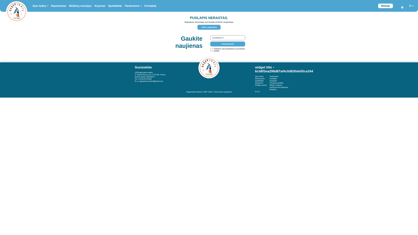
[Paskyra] (396, 5)
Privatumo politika (276, 83)
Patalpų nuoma (261, 85)
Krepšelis (273, 81)
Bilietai (385, 5)
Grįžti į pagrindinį (209, 27)
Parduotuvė (132, 5)
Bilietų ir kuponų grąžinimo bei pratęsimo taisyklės (279, 87)
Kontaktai (150, 5)
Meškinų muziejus (80, 5)
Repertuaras (58, 5)
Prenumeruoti (228, 44)
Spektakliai (115, 5)
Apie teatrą (39, 5)
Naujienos (259, 83)
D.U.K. (257, 92)
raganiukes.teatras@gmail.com (151, 81)
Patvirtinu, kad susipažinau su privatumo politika (229, 50)
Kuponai (100, 5)
